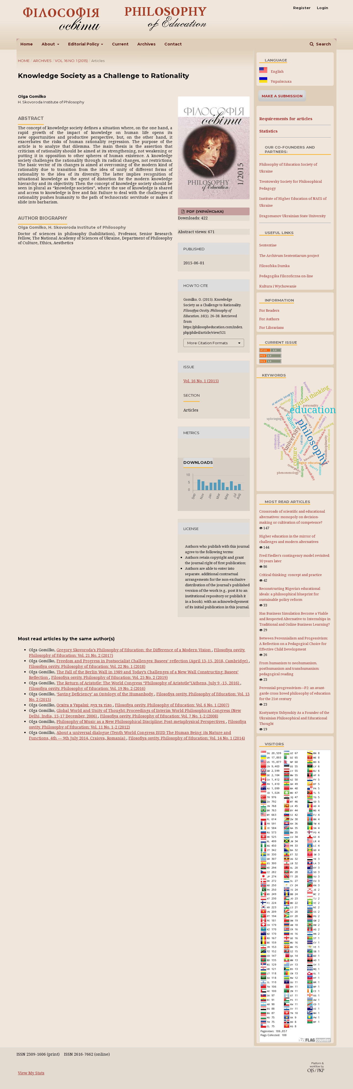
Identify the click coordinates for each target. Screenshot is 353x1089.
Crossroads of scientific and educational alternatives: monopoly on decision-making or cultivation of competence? (292, 517)
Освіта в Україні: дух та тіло (85, 705)
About (49, 44)
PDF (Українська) (204, 211)
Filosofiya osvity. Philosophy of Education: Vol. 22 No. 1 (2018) (87, 666)
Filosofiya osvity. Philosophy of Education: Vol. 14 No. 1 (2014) (187, 738)
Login (322, 8)
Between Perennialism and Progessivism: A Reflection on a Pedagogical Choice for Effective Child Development (293, 644)
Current (120, 44)
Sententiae (268, 245)
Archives (146, 44)
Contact (173, 44)
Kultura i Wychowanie (277, 286)
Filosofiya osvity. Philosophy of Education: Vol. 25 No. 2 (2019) (109, 677)
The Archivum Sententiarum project (289, 255)
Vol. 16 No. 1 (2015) (71, 60)
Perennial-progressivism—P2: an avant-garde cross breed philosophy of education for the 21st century (294, 693)
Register (302, 8)
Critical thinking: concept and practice (290, 574)
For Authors (269, 318)
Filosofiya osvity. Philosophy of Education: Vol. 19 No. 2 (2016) (87, 688)
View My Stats (31, 1072)
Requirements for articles (285, 118)
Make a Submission (282, 96)
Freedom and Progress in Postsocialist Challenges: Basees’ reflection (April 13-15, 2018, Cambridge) (153, 660)
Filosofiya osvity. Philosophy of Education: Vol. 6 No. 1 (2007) (172, 705)
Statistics (268, 131)
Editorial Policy (84, 44)
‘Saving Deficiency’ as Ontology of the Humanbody (105, 694)
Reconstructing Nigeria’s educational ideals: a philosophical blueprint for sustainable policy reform (289, 594)
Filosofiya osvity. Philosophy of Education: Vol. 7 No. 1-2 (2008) (159, 716)
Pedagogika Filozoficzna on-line (286, 276)
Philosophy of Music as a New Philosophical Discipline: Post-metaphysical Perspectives (141, 721)
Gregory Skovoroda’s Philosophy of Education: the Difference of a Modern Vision (134, 649)
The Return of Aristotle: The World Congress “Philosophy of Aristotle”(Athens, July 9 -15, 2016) (148, 682)
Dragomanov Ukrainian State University (292, 216)
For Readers (269, 310)
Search (323, 44)
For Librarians (271, 327)
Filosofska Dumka (274, 265)
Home (26, 44)
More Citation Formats (207, 343)
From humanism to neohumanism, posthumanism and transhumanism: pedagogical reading (289, 668)
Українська (281, 81)
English (277, 71)
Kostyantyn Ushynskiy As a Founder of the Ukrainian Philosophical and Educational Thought (294, 718)
